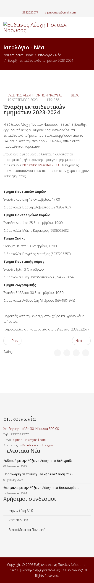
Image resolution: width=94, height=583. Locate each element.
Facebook (29, 445)
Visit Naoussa (18, 520)
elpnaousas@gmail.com (60, 12)
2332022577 (30, 12)
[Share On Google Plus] (76, 352)
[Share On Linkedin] (85, 352)
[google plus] (44, 5)
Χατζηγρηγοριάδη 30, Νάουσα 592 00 (31, 428)
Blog (75, 95)
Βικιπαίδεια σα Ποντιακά (26, 529)
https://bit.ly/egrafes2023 (40, 165)
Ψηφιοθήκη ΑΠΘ (20, 510)
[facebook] (40, 5)
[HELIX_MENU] (89, 48)
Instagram (48, 445)
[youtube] (49, 5)
